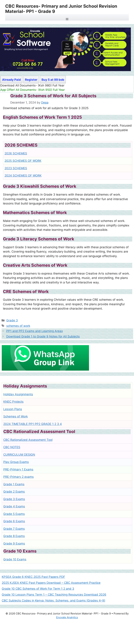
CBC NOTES (11, 447)
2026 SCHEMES (16, 153)
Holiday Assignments (18, 394)
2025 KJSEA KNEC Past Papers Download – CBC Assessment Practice (51, 582)
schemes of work (18, 326)
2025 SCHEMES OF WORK (23, 160)
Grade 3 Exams (14, 499)
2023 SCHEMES (16, 168)
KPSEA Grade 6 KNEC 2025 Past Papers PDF (33, 577)
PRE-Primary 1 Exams (18, 469)
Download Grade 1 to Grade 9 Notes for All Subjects (43, 336)
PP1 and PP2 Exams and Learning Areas (34, 331)
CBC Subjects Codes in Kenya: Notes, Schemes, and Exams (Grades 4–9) (53, 600)
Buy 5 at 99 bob (53, 79)
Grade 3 (12, 320)
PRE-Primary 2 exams (18, 476)
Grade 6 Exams (14, 521)
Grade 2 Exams (14, 491)
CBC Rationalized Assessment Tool (28, 440)
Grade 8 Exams (14, 536)
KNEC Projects (13, 401)
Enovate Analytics (67, 617)
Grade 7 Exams (14, 528)
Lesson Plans (12, 409)
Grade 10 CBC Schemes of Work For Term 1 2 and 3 (38, 588)
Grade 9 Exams (14, 543)
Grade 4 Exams (14, 506)
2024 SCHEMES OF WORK (23, 175)
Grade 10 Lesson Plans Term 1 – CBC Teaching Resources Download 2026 (54, 594)
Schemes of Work (15, 416)
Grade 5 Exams (14, 514)
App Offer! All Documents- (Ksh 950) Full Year (32, 90)
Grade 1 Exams (13, 484)
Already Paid (11, 79)
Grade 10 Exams (14, 559)
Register (31, 79)
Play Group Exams (16, 462)
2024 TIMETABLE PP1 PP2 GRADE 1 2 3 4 (32, 424)
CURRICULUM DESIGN (19, 454)
